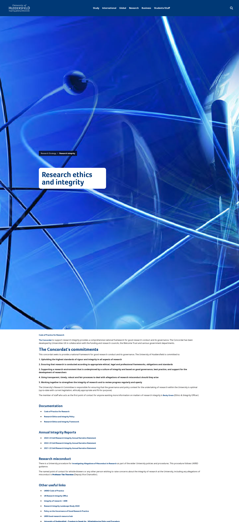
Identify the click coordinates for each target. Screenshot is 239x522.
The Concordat (45, 340)
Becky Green (168, 395)
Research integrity (67, 153)
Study (96, 8)
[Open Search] (231, 8)
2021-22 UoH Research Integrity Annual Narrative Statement (70, 448)
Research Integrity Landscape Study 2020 (62, 506)
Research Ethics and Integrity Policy (59, 416)
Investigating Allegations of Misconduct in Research (94, 463)
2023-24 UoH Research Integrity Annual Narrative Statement (70, 438)
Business (146, 8)
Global (122, 8)
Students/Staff (162, 8)
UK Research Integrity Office (56, 496)
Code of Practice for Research (51, 335)
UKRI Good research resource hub (58, 516)
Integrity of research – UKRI (55, 501)
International (109, 8)
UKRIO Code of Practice (54, 490)
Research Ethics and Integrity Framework (61, 421)
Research (134, 8)
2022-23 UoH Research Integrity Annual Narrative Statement (70, 443)
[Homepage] (19, 8)
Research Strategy (48, 153)
